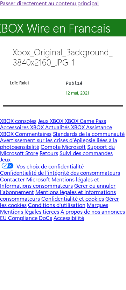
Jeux (5, 159)
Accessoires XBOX (22, 127)
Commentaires (33, 133)
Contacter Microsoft (25, 179)
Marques (97, 204)
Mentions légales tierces (29, 211)
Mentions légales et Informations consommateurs (49, 182)
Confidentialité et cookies (72, 198)
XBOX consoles (18, 120)
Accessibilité (69, 217)
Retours (49, 153)
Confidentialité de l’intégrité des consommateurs (60, 172)
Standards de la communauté (89, 133)
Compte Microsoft (63, 146)
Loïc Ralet (19, 82)
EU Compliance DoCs (26, 217)
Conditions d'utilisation (56, 204)
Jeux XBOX (51, 120)
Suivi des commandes (86, 153)
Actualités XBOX (65, 127)
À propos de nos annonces (93, 211)
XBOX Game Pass (85, 120)
